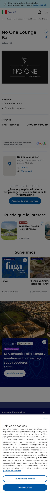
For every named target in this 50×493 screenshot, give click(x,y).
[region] (25, 453)
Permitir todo (25, 487)
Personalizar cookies (25, 478)
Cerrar (45, 418)
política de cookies (12, 471)
